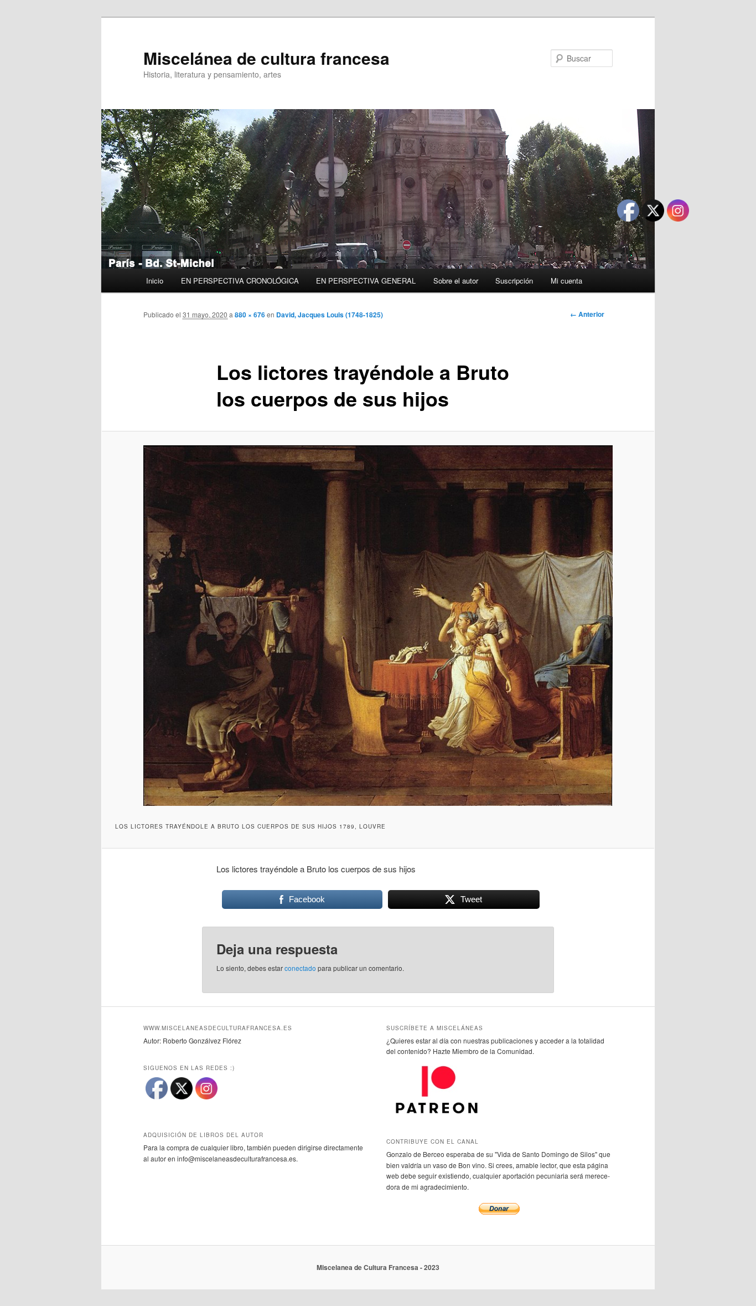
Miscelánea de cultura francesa (266, 58)
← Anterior (587, 314)
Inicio (154, 280)
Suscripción (514, 280)
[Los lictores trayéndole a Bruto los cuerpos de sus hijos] (378, 625)
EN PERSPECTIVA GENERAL (366, 280)
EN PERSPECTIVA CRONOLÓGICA (240, 280)
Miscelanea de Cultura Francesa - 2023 (378, 1267)
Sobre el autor (455, 280)
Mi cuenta (566, 280)
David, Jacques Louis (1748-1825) (329, 315)
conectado (300, 968)
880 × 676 (250, 315)
